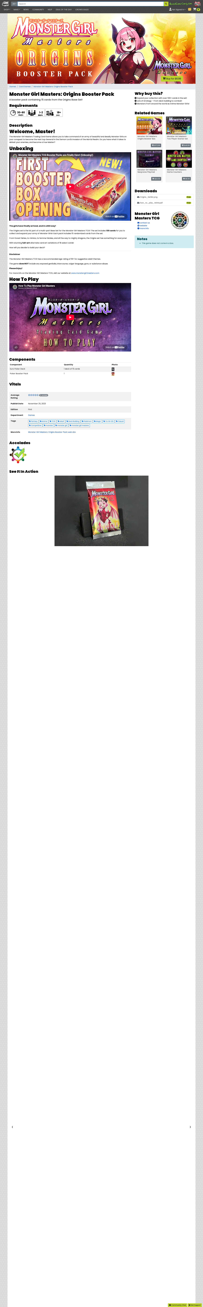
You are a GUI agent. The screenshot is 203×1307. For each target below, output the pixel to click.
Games (12, 86)
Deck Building (73, 421)
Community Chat (178, 1305)
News (26, 9)
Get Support (195, 1305)
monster (49, 425)
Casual (120, 421)
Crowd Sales (82, 9)
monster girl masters (80, 425)
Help (50, 9)
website (143, 225)
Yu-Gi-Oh (109, 421)
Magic (98, 421)
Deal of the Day (64, 9)
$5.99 (187, 179)
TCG (53, 421)
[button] (7, 9)
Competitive (36, 425)
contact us (144, 222)
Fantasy (34, 421)
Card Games (25, 86)
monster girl (62, 425)
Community (38, 9)
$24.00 (157, 179)
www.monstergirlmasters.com (85, 273)
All (14, 3)
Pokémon (87, 421)
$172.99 (157, 145)
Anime (44, 421)
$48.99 (187, 145)
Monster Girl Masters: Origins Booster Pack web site (52, 432)
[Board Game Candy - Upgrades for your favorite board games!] (185, 3)
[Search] (166, 4)
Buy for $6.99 (173, 78)
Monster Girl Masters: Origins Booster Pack (53, 86)
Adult (61, 421)
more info (144, 228)
